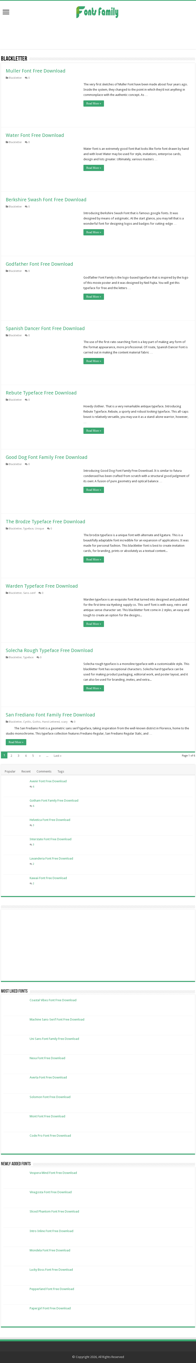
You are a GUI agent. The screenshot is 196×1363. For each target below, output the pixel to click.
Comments (44, 771)
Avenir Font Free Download (48, 781)
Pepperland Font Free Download (52, 1289)
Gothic (37, 721)
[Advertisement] (98, 33)
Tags (60, 771)
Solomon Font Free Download (50, 1097)
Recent (26, 771)
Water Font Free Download (35, 135)
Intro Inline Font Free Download (51, 1231)
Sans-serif (29, 593)
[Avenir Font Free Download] (15, 787)
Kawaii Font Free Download (48, 878)
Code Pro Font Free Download (50, 1135)
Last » (57, 755)
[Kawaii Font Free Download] (15, 884)
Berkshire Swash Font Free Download (46, 199)
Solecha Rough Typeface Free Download (49, 650)
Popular (10, 771)
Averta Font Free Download (48, 1077)
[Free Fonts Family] (98, 11)
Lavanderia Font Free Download (51, 858)
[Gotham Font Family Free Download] (15, 806)
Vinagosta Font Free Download (51, 1192)
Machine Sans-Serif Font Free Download (57, 1019)
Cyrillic (27, 721)
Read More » (93, 103)
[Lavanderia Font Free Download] (15, 864)
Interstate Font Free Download (50, 839)
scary (64, 721)
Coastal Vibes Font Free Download (53, 1000)
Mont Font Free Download (47, 1116)
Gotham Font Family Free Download (54, 800)
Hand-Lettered (51, 721)
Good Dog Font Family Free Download (46, 457)
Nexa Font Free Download (47, 1058)
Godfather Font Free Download (39, 264)
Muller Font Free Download (35, 71)
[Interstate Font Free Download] (15, 845)
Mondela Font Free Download (50, 1250)
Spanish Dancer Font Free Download (45, 328)
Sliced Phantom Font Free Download (54, 1211)
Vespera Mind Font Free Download (53, 1173)
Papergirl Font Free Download (50, 1308)
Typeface (28, 528)
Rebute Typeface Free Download (41, 393)
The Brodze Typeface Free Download (45, 521)
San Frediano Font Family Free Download (50, 715)
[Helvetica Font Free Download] (15, 826)
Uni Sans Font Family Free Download (54, 1039)
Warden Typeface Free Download (42, 586)
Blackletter (15, 77)
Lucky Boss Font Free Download (51, 1269)
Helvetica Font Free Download (50, 820)
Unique (39, 528)
